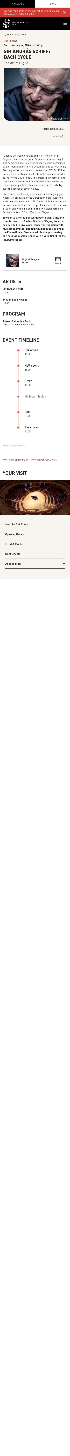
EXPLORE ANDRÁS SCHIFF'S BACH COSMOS (29, 460)
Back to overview (17, 34)
